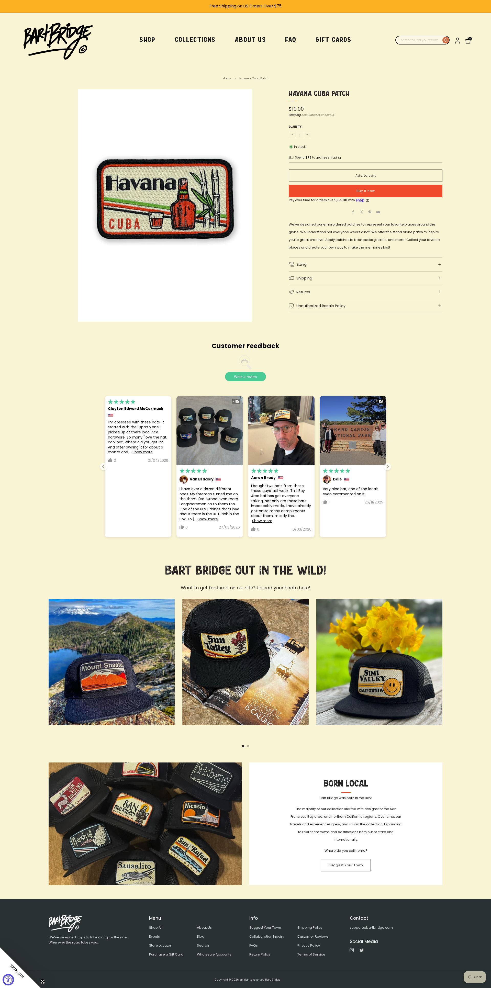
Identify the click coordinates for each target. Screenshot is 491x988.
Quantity (295, 126)
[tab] (243, 746)
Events (154, 936)
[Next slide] (387, 466)
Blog (200, 936)
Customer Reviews (313, 936)
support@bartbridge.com (371, 927)
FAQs (253, 945)
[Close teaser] (42, 981)
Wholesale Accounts (214, 954)
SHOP (147, 39)
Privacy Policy (308, 945)
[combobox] (419, 40)
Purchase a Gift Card (166, 954)
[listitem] (245, 6)
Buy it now (365, 191)
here (304, 588)
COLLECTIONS (195, 39)
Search (203, 945)
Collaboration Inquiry (266, 936)
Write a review (245, 377)
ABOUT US (250, 39)
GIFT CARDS (333, 39)
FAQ (290, 39)
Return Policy (260, 954)
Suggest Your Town (346, 865)
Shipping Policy (309, 927)
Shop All (155, 927)
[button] (20, 967)
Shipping (295, 115)
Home (227, 78)
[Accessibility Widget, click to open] (8, 979)
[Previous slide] (103, 466)
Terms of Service (311, 954)
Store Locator (160, 945)
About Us (204, 927)
